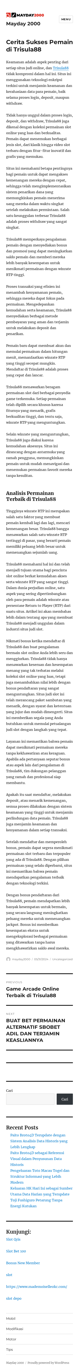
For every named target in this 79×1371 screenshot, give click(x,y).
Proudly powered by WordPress (48, 1363)
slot (9, 1275)
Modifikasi (14, 1329)
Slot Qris (13, 1239)
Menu (66, 19)
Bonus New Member (23, 1263)
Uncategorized (62, 959)
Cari (9, 1090)
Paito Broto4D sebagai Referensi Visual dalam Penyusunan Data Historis (37, 1159)
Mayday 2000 (23, 24)
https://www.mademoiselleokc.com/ (36, 1286)
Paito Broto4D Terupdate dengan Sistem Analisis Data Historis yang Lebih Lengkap (39, 1141)
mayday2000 (21, 959)
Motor (11, 1339)
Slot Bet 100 (16, 1251)
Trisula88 (61, 68)
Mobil (10, 1319)
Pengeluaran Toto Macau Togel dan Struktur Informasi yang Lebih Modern (40, 1176)
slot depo (13, 1298)
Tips (9, 1350)
